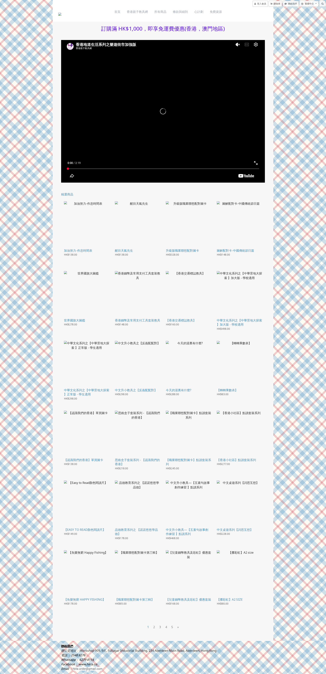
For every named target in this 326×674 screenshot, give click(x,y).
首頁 (117, 12)
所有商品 (160, 12)
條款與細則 (180, 12)
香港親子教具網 (137, 12)
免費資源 (216, 12)
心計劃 (198, 12)
